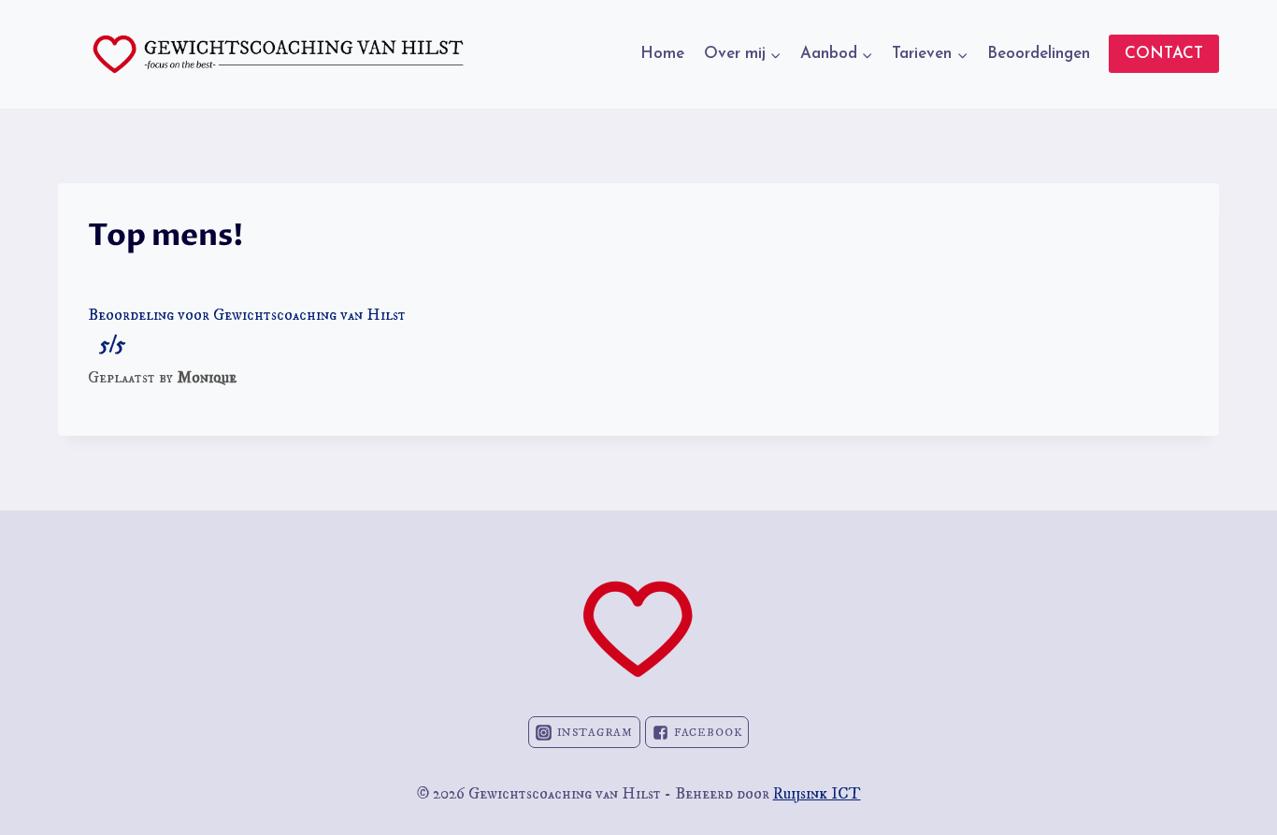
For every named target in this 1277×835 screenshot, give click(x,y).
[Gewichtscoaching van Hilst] (278, 54)
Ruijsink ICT (817, 794)
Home (662, 54)
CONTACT (1164, 54)
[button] (775, 54)
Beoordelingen (1038, 54)
